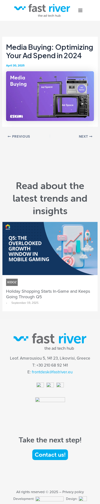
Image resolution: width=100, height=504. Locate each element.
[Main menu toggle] (80, 10)
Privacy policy (73, 491)
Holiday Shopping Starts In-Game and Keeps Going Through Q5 (48, 294)
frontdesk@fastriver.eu (52, 372)
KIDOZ (12, 282)
